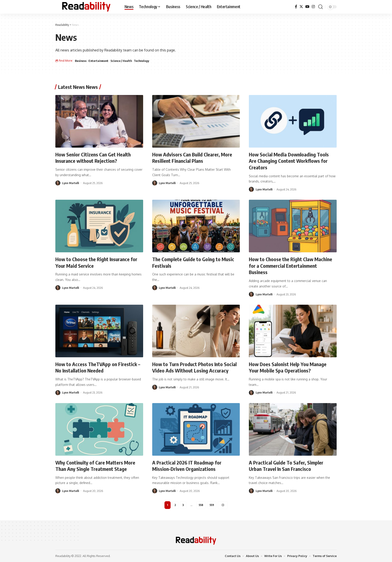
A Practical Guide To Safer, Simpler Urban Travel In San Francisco (286, 465)
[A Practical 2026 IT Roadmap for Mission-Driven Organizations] (196, 429)
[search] (320, 7)
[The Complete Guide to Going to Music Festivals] (196, 226)
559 (212, 505)
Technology (141, 61)
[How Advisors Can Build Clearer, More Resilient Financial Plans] (196, 121)
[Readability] (86, 7)
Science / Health (121, 61)
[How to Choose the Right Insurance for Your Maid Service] (99, 226)
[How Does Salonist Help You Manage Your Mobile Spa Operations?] (293, 331)
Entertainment (98, 61)
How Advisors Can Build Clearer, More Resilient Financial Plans (192, 157)
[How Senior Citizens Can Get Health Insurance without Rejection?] (99, 121)
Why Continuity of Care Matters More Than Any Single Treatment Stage (95, 465)
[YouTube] (307, 7)
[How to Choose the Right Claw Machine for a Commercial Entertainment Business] (293, 226)
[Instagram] (313, 7)
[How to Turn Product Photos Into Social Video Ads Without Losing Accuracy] (196, 331)
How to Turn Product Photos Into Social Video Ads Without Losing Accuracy (194, 367)
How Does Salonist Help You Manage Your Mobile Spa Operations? (287, 367)
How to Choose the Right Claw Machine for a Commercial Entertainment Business (290, 265)
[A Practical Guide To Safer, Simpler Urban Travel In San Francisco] (293, 429)
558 (201, 505)
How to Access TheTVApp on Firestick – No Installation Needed (97, 367)
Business (80, 61)
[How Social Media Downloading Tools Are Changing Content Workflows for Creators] (293, 121)
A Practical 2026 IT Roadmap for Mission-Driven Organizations (186, 465)
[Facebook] (296, 7)
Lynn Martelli (70, 183)
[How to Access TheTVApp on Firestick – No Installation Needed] (99, 331)
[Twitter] (301, 7)
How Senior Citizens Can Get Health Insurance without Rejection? (93, 157)
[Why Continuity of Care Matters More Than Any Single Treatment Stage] (99, 429)
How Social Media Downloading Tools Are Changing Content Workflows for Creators (289, 160)
